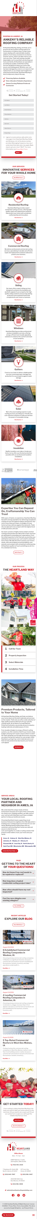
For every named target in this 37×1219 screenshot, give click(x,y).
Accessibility (24, 1206)
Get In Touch (18, 552)
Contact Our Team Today (9, 850)
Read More (5, 968)
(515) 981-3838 (17, 1184)
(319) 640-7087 (10, 1174)
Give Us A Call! (9, 1215)
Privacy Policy (19, 149)
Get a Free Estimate (18, 1125)
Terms (25, 149)
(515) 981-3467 (27, 1174)
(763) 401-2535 (17, 1165)
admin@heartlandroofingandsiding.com (19, 1190)
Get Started (18, 747)
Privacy (26, 1208)
